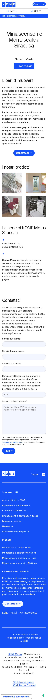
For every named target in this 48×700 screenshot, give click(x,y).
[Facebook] (44, 474)
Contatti (24, 641)
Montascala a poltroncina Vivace (19, 552)
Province (12, 16)
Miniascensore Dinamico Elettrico (19, 558)
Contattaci (22, 152)
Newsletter (8, 526)
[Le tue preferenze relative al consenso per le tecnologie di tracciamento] (43, 695)
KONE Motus (15, 654)
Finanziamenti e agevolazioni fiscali (20, 516)
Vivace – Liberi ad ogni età (15, 531)
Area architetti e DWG (13, 500)
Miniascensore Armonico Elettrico (19, 563)
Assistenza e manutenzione (16, 505)
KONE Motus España (23, 682)
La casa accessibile (11, 521)
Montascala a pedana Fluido (16, 547)
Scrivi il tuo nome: (11, 338)
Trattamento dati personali (24, 634)
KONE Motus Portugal (24, 685)
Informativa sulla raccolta (16, 696)
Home (4, 16)
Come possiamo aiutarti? (14, 401)
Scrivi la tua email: (11, 363)
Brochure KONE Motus (14, 510)
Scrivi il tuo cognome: (13, 351)
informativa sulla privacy (12, 442)
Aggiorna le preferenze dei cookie (24, 637)
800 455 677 (40, 4)
